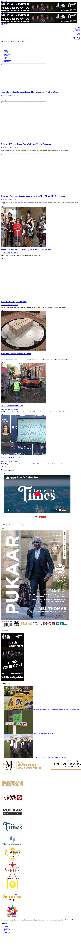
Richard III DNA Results (11, 458)
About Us (6, 926)
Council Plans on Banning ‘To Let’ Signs (43, 733)
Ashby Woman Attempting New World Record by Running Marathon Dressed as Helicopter (56, 709)
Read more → (4, 100)
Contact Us (6, 928)
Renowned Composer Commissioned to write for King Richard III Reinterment (33, 196)
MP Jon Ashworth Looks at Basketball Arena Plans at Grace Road (50, 757)
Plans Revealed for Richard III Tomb (16, 354)
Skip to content (4, 1)
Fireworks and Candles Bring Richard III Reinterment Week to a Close (30, 92)
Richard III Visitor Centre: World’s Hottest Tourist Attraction (26, 144)
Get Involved (7, 929)
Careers (6, 931)
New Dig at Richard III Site (12, 406)
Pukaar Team (4, 95)
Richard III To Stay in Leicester (13, 302)
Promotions (6, 933)
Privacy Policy (7, 932)
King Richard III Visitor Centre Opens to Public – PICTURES (26, 249)
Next (4, 473)
